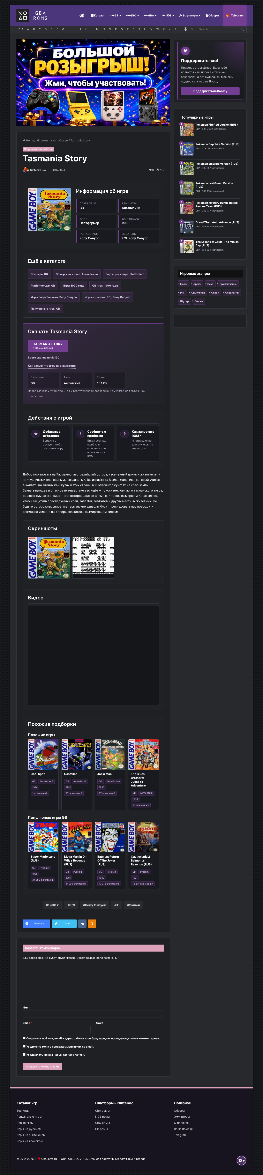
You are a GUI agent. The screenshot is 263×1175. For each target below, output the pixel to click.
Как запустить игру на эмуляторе (52, 365)
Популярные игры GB (45, 308)
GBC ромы (102, 1122)
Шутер (184, 301)
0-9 (20, 29)
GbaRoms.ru (49, 1158)
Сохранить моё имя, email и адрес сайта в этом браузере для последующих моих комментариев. (93, 1038)
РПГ (182, 292)
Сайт (99, 1023)
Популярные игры (29, 1116)
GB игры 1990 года (105, 285)
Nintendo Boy (38, 169)
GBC (133, 15)
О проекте (181, 1122)
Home (29, 140)
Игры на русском (28, 1129)
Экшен (134, 905)
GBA (151, 15)
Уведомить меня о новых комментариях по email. (60, 1046)
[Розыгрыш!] (93, 82)
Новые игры (24, 1122)
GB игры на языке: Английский (77, 274)
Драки (197, 284)
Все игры (22, 1110)
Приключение (227, 284)
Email (27, 1023)
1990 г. (53, 905)
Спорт (215, 292)
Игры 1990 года (73, 285)
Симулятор (198, 292)
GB (116, 15)
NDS (168, 15)
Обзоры (213, 15)
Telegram (237, 15)
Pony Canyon (95, 905)
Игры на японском (29, 1141)
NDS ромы (102, 1116)
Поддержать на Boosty (210, 91)
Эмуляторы (190, 15)
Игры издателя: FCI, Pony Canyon (107, 297)
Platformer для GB (43, 285)
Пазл (210, 284)
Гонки (183, 284)
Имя (27, 1007)
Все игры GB (39, 274)
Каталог (99, 15)
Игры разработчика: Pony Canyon (54, 297)
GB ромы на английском (52, 140)
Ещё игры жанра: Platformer (125, 274)
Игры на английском (30, 1135)
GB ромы (101, 1129)
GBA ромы (102, 1110)
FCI (72, 905)
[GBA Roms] (32, 15)
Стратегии (232, 292)
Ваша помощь (184, 1129)
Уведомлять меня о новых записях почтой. (55, 1054)
